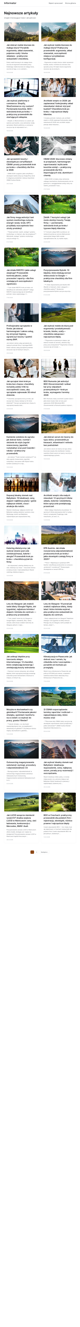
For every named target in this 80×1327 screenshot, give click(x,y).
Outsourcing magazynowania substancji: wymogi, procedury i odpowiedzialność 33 (21, 765)
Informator (10, 3)
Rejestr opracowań (56, 3)
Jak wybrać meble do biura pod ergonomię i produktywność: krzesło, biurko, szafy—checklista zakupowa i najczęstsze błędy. (58, 331)
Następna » (44, 852)
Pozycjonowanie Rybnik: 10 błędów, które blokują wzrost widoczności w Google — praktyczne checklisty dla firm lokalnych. (58, 275)
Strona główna (70, 3)
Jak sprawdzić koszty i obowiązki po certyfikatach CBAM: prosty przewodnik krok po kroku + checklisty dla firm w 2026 (21, 164)
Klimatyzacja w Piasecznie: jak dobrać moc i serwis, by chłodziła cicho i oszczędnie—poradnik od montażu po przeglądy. (58, 662)
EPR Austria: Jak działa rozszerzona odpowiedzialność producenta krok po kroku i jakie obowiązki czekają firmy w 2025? (58, 553)
